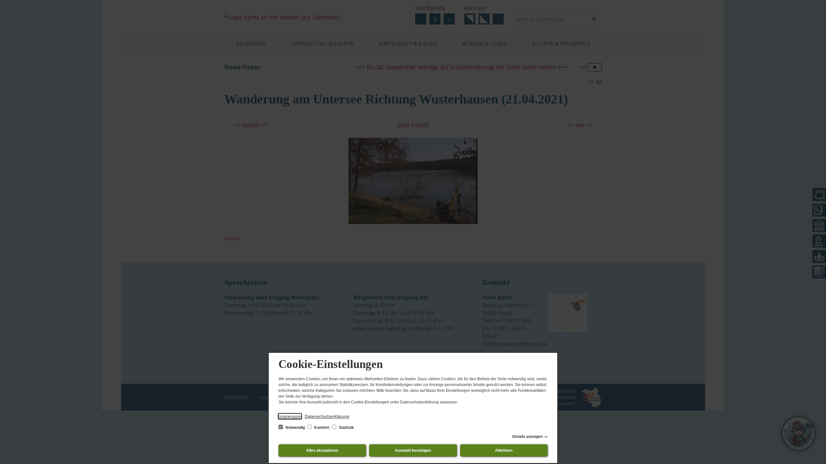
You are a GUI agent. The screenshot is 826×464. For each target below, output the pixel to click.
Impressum (289, 416)
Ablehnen (503, 450)
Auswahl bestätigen (413, 450)
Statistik (346, 427)
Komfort (321, 427)
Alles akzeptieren (322, 450)
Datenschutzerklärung (327, 416)
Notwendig (295, 427)
